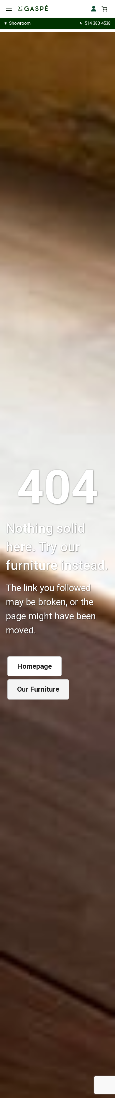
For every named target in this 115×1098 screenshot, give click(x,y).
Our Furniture (38, 689)
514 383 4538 (98, 23)
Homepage (34, 666)
